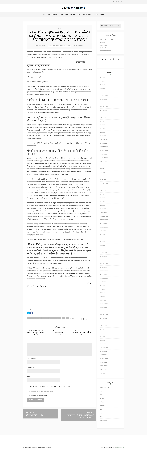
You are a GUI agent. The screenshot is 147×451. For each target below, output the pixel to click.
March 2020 (103, 300)
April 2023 (102, 205)
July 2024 (102, 165)
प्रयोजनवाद (51, 318)
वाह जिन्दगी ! (55, 14)
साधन (63, 318)
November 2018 (104, 358)
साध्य (67, 318)
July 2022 (102, 234)
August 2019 (103, 325)
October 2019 (103, 318)
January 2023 (103, 212)
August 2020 (103, 282)
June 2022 (102, 238)
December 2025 (104, 103)
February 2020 (104, 303)
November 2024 (104, 150)
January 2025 (103, 143)
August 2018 (103, 369)
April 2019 (102, 340)
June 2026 (102, 81)
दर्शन (49, 14)
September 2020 (104, 278)
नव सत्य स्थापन (44, 318)
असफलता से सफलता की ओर (105, 50)
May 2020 (102, 292)
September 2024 (104, 157)
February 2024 (104, 183)
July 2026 (102, 77)
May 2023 (102, 201)
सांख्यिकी (101, 424)
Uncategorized (104, 387)
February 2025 (104, 139)
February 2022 (104, 252)
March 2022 (103, 249)
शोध (62, 14)
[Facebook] (119, 1)
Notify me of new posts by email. (38, 395)
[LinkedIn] (117, 1)
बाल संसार (73, 14)
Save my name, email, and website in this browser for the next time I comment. (51, 386)
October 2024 (103, 154)
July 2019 (102, 329)
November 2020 (104, 271)
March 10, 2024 (35, 336)
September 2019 (104, 322)
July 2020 (102, 285)
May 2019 (102, 336)
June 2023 (102, 198)
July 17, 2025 (59, 334)
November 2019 (104, 314)
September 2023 (104, 187)
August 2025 (103, 117)
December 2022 (104, 216)
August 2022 (103, 230)
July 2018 (102, 373)
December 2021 (104, 260)
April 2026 (102, 88)
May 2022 (102, 241)
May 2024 (102, 172)
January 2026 (103, 99)
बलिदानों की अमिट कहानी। (105, 48)
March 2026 (103, 92)
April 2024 (102, 176)
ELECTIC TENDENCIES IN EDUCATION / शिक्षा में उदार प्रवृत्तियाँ (35, 332)
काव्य (67, 14)
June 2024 (102, 168)
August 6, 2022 (82, 336)
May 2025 (102, 128)
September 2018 (104, 365)
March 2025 (103, 135)
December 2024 (104, 146)
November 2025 (104, 106)
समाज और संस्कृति (87, 14)
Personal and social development (59, 331)
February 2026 (104, 95)
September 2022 (104, 227)
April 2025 (102, 132)
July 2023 (102, 194)
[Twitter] (122, 1)
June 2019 (102, 333)
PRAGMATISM (31, 318)
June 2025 (102, 125)
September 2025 (104, 114)
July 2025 (102, 121)
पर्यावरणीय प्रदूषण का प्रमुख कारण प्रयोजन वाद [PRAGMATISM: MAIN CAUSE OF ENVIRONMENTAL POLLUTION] (59, 36)
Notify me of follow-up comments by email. (41, 391)
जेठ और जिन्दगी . (103, 42)
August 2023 (103, 190)
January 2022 (103, 256)
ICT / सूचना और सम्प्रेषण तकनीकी (106, 39)
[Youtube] (114, 1)
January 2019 (103, 351)
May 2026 (102, 84)
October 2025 (103, 110)
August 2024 (103, 161)
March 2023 (103, 208)
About (95, 14)
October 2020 (103, 274)
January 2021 (103, 267)
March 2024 (103, 179)
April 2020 (102, 296)
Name (31, 358)
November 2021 (104, 263)
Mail (31, 367)
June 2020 (102, 289)
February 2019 (104, 347)
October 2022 (103, 223)
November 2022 (104, 219)
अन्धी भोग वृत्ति (38, 318)
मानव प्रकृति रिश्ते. (58, 318)
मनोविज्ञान (102, 402)
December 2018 (104, 355)
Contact (102, 14)
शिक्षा (44, 14)
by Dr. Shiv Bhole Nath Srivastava (59, 45)
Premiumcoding (120, 447)
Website (29, 376)
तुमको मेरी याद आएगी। (104, 45)
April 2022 (102, 245)
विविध (79, 14)
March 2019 (103, 344)
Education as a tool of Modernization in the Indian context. (82, 332)
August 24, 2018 (40, 45)
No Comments (79, 45)
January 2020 (103, 307)
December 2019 (104, 311)
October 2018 (103, 362)
